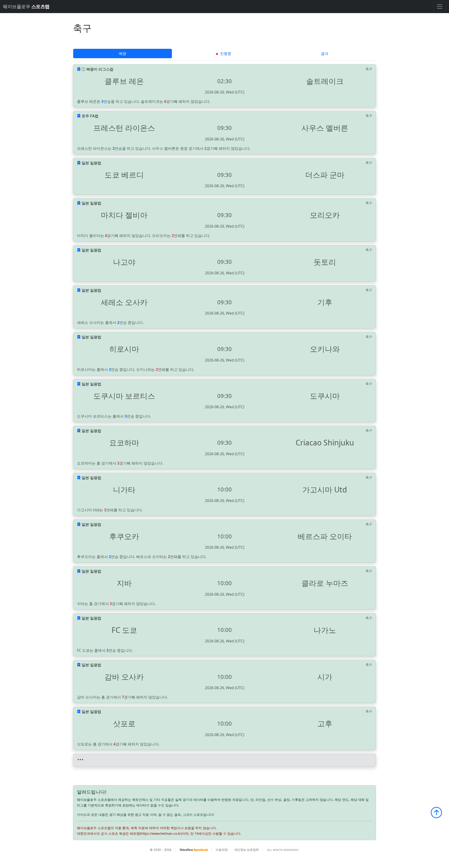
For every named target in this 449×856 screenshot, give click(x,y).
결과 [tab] (324, 53)
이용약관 (222, 850)
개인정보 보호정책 (246, 850)
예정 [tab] (122, 53)
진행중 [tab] (225, 53)
